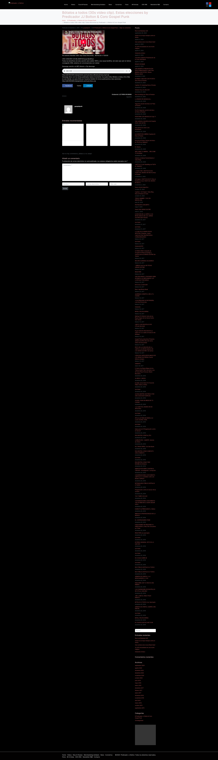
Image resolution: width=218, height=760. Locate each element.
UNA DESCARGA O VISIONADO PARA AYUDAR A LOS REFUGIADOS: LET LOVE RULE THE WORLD (145, 278)
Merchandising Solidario (98, 4)
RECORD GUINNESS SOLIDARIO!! (144, 260)
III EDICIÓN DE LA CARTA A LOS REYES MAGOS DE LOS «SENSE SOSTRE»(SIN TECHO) (144, 215)
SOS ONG (144, 4)
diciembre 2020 (139, 673)
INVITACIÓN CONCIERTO (142, 204)
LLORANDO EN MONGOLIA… (143, 99)
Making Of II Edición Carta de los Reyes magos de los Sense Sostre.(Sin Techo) (144, 317)
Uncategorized (139, 720)
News (110, 4)
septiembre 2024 (140, 665)
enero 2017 (138, 693)
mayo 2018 (138, 683)
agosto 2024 (138, 668)
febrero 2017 (138, 690)
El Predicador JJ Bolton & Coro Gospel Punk (105, 27)
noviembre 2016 (139, 698)
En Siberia (138, 147)
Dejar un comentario (125, 27)
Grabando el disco (140, 53)
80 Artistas (135, 4)
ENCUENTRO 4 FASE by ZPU (143, 435)
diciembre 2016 (139, 695)
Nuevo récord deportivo (141, 187)
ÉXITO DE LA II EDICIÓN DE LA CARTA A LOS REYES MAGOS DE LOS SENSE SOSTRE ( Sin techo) (144, 348)
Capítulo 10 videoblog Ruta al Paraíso (145, 85)
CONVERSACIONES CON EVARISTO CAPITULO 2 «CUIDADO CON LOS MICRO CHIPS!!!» (145, 476)
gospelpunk (86, 27)
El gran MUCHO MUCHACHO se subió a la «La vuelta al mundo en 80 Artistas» (145, 332)
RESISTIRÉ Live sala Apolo (142, 533)
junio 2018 (138, 680)
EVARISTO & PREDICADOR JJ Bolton (145, 509)
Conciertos (118, 4)
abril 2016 (138, 700)
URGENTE (138, 363)
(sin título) (137, 222)
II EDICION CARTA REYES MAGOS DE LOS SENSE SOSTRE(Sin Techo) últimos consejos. (145, 357)
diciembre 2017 (139, 688)
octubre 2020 (139, 678)
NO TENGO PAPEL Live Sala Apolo (144, 446)
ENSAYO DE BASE (140, 64)
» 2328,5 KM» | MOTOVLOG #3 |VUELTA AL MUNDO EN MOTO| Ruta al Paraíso (145, 172)
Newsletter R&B (155, 4)
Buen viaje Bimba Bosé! (141, 289)
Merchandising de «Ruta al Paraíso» (145, 94)
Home (66, 4)
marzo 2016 (138, 703)
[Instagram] (207, 6)
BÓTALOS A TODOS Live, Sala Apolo (145, 602)
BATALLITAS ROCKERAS (141, 311)
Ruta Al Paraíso (83, 4)
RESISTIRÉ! (138, 272)
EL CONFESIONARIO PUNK (142, 520)
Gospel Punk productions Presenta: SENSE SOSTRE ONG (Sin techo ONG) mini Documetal (145, 340)
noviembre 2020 (139, 675)
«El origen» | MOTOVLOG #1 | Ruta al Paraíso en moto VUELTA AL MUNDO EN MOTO (145, 180)
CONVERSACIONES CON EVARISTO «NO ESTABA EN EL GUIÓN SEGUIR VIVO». (145, 502)
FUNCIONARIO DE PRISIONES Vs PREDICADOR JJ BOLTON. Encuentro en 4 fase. (145, 526)
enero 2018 (138, 685)
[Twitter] (210, 6)
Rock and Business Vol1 (141, 31)
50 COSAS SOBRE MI (141, 558)
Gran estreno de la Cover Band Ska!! (145, 42)
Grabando (138, 307)
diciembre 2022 (139, 670)
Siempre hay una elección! (142, 89)
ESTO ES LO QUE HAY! (141, 284)
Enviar (65, 188)
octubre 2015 (138, 705)
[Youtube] (210, 3)
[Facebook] (207, 3)
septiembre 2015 (139, 708)
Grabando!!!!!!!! (139, 246)
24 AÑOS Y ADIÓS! (140, 378)
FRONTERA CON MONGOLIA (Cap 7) (145, 116)
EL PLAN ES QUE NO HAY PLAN (144, 622)
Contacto (166, 4)
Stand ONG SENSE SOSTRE (143, 209)
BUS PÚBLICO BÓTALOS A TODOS (144, 567)
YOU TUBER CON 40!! (141, 496)
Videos (73, 4)
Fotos (127, 4)
